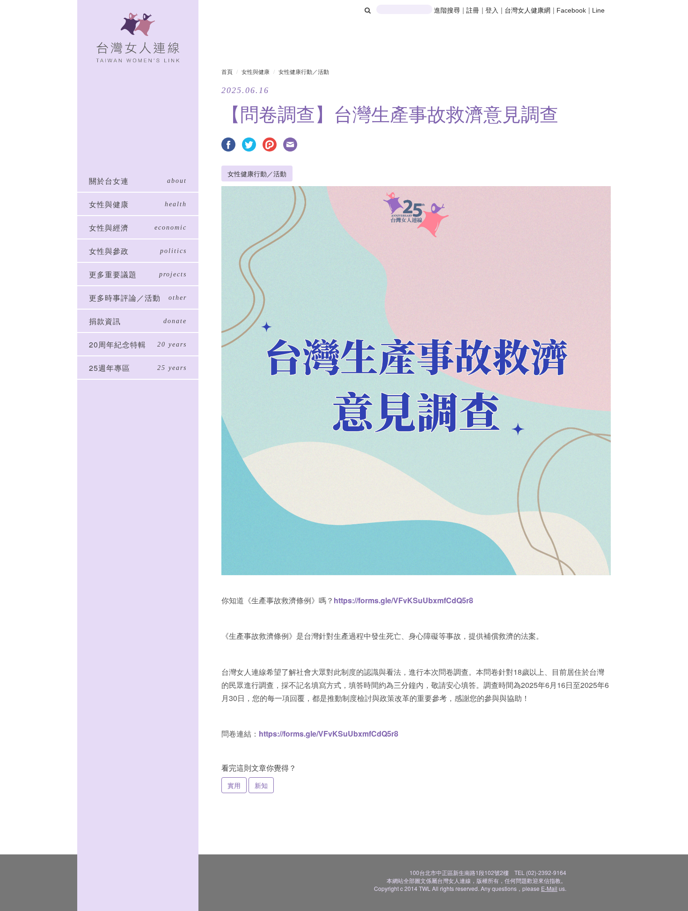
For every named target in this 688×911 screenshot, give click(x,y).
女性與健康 (256, 71)
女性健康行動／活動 (303, 71)
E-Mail (549, 888)
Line (598, 10)
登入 (492, 10)
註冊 (473, 10)
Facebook (571, 10)
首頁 (227, 71)
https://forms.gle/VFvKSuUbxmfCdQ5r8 (403, 600)
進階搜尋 (447, 10)
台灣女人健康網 (527, 10)
